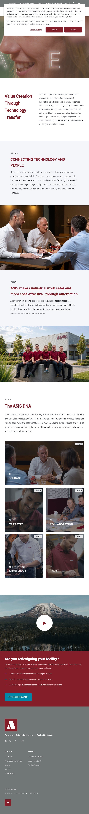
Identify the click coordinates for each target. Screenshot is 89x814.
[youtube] (22, 741)
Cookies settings (36, 30)
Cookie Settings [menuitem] (33, 793)
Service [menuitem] (31, 752)
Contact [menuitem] (7, 769)
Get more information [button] (18, 697)
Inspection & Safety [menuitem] (35, 761)
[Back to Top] (8, 802)
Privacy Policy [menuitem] (20, 793)
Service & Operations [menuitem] (35, 757)
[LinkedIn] (66, 3)
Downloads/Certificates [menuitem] (13, 761)
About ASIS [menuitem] (9, 757)
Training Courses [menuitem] (34, 765)
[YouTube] (78, 3)
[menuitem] (12, 3)
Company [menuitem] (9, 752)
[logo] (11, 725)
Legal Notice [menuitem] (8, 793)
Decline (73, 30)
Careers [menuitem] (7, 765)
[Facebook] (73, 3)
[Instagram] (69, 3)
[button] (44, 623)
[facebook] (15, 741)
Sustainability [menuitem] (9, 773)
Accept (54, 30)
